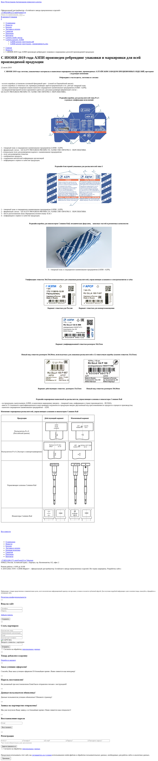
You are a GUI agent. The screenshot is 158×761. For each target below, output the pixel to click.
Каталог (9, 27)
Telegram (29, 560)
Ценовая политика (13, 550)
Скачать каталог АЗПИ (15, 40)
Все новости (6, 532)
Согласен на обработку (22, 649)
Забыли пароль (7, 615)
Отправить (5, 647)
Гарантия (9, 31)
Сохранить (5, 619)
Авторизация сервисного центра (29, 2)
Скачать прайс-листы (14, 38)
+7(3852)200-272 (7, 560)
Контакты (9, 35)
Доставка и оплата (13, 29)
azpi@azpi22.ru (20, 12)
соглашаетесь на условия (42, 755)
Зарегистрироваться (9, 746)
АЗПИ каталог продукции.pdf (22, 42)
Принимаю (6, 758)
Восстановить (7, 727)
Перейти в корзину (8, 660)
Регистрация (10, 2)
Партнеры (10, 33)
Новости (9, 25)
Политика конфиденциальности (13, 597)
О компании (10, 23)
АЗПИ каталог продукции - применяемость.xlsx (29, 44)
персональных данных (31, 649)
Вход (3, 2)
